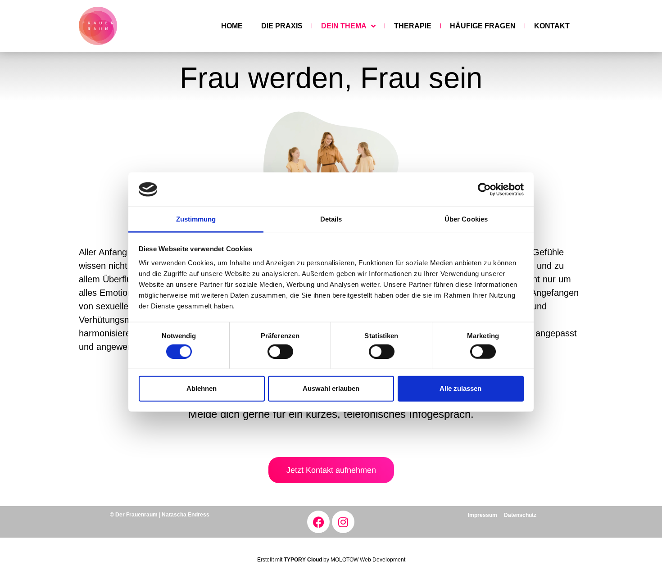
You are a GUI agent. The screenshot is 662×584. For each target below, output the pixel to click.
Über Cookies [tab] (466, 219)
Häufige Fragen (483, 26)
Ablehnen (201, 388)
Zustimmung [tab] (196, 219)
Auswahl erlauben (331, 388)
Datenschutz (520, 515)
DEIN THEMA (344, 26)
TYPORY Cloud (303, 560)
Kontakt (552, 26)
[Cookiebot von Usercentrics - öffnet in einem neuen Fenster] (484, 189)
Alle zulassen (460, 388)
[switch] (280, 351)
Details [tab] (331, 219)
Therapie (412, 26)
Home (232, 26)
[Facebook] (318, 522)
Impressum (482, 515)
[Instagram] (343, 522)
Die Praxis (282, 26)
